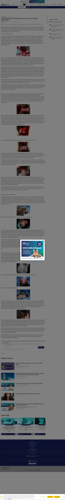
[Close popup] (43, 241)
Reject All (50, 496)
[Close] (63, 497)
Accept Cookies (57, 496)
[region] (32, 497)
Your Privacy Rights (43, 496)
